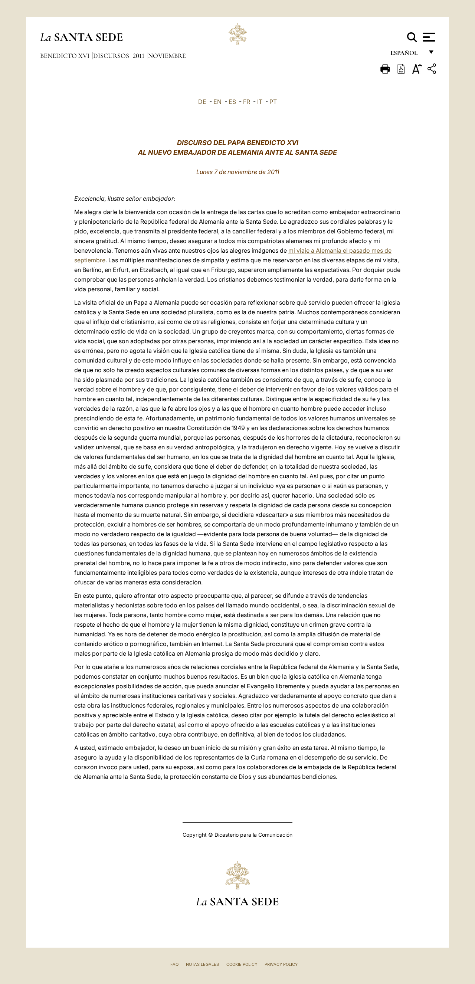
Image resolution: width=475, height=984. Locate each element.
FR (246, 101)
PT (273, 101)
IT (259, 101)
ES (232, 101)
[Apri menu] (428, 37)
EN (217, 101)
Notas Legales (202, 964)
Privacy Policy (281, 964)
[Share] (433, 69)
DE (202, 101)
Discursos (112, 56)
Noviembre (167, 56)
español (407, 54)
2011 (139, 56)
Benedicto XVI (65, 56)
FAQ (174, 964)
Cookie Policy (241, 964)
